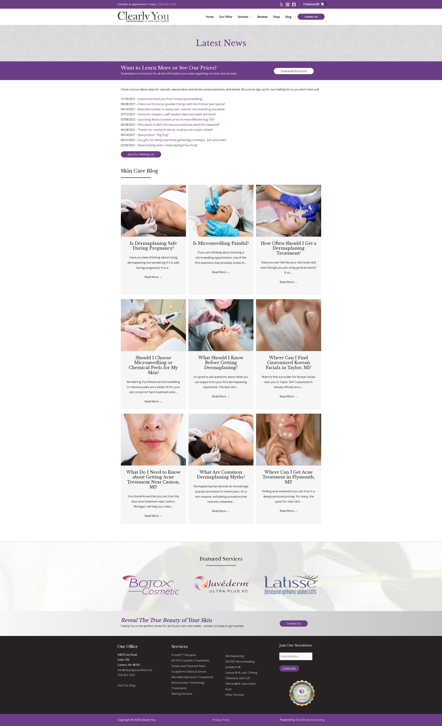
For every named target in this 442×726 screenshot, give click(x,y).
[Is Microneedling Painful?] (220, 210)
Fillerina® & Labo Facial (240, 684)
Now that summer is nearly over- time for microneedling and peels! (181, 109)
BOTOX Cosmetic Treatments (190, 660)
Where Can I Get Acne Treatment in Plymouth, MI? (288, 477)
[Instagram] (288, 4)
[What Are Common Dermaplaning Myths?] (220, 439)
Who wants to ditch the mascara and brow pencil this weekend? (178, 125)
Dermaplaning (234, 656)
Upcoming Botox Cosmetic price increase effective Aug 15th (176, 119)
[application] (250, 17)
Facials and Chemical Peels (188, 666)
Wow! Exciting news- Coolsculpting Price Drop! (167, 145)
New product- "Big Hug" (153, 135)
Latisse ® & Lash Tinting (241, 672)
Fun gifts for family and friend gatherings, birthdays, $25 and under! (182, 140)
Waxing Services (181, 694)
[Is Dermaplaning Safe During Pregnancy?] (153, 210)
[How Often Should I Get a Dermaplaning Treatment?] (288, 210)
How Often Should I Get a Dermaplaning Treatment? (288, 248)
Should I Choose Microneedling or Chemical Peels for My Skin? (153, 365)
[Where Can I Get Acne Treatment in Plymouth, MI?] (288, 439)
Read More (153, 277)
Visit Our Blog (126, 685)
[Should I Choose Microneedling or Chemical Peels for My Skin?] (153, 325)
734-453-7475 (126, 675)
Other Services (234, 695)
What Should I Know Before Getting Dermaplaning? (220, 362)
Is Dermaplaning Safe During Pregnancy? (153, 246)
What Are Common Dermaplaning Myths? (221, 475)
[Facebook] (294, 4)
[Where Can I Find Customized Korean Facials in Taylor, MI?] (288, 325)
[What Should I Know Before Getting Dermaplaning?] (220, 325)
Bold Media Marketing (310, 720)
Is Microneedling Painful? (221, 243)
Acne (228, 689)
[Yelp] (281, 4)
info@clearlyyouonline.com (134, 670)
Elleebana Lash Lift (237, 678)
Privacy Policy (221, 720)
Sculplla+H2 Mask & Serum (188, 671)
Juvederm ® (233, 667)
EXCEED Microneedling (240, 661)
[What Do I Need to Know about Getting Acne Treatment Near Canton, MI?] (153, 439)
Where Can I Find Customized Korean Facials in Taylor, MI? (288, 362)
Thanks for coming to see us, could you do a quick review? (175, 130)
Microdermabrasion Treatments (192, 677)
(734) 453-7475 (166, 4)
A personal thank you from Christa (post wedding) (170, 99)
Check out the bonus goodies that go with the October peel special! (181, 104)
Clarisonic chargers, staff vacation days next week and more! (176, 114)
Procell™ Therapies (183, 655)
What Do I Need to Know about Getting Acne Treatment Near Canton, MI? (153, 480)
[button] (311, 17)
